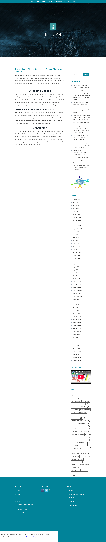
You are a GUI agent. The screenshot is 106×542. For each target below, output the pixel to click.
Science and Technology (25, 504)
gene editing (86, 415)
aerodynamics (85, 393)
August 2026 (76, 199)
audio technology (76, 401)
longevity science (85, 431)
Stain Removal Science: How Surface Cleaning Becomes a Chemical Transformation (81, 117)
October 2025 (77, 226)
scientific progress (76, 462)
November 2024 (77, 258)
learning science (83, 428)
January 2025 (77, 252)
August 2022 (76, 334)
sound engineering (85, 464)
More (50, 1)
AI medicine (75, 395)
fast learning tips (81, 412)
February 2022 (77, 351)
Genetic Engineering (77, 420)
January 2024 (77, 284)
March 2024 (76, 278)
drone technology (85, 409)
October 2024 (77, 261)
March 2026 (76, 214)
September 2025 (78, 229)
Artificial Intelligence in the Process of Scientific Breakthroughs (81, 124)
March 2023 (76, 313)
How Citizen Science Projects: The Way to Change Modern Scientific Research (82, 130)
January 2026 (77, 220)
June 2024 (76, 272)
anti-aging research (77, 398)
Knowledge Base (60, 1)
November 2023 (77, 290)
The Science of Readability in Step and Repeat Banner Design (81, 110)
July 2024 (76, 270)
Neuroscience (75, 440)
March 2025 (76, 246)
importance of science (77, 426)
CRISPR (83, 406)
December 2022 (77, 322)
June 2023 (76, 305)
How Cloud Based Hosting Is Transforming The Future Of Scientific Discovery (81, 145)
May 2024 (76, 275)
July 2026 (76, 202)
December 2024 (77, 255)
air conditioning (84, 395)
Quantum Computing (77, 451)
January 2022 (77, 354)
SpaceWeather (75, 470)
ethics (73, 412)
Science (44, 1)
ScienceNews (75, 456)
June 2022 (76, 340)
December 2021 (77, 357)
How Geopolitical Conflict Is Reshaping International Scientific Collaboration (81, 104)
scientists (85, 462)
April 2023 (76, 310)
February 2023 (77, 316)
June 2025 (76, 237)
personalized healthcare (78, 442)
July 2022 (76, 337)
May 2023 (76, 308)
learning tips (75, 431)
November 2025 (77, 223)
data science (75, 409)
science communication (78, 453)
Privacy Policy (72, 1)
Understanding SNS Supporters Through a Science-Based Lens (79, 152)
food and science (76, 415)
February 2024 (77, 281)
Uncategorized (73, 505)
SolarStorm (74, 464)
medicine (74, 437)
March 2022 (76, 348)
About (37, 1)
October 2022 (77, 328)
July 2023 (76, 302)
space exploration (76, 467)
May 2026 (76, 208)
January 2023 (77, 319)
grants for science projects (79, 423)
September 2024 (78, 264)
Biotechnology (75, 406)
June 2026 (76, 205)
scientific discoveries (77, 459)
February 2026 (77, 217)
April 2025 (76, 243)
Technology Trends (77, 473)
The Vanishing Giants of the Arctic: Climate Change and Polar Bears (39, 70)
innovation (74, 428)
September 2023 (78, 296)
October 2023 (77, 293)
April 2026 (76, 211)
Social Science (73, 498)
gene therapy (75, 417)
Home (31, 1)
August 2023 (76, 299)
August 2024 (76, 267)
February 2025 (77, 249)
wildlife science (76, 475)
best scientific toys (76, 404)
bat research (86, 401)
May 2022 (76, 343)
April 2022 (76, 346)
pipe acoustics (75, 445)
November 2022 (77, 325)
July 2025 (76, 234)
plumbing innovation (77, 448)
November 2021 (77, 360)
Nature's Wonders (83, 437)
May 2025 (76, 240)
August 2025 (76, 231)
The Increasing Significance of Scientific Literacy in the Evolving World (82, 167)
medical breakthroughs (78, 434)
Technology (84, 470)
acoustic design (76, 393)
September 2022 (78, 331)
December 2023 (77, 287)
